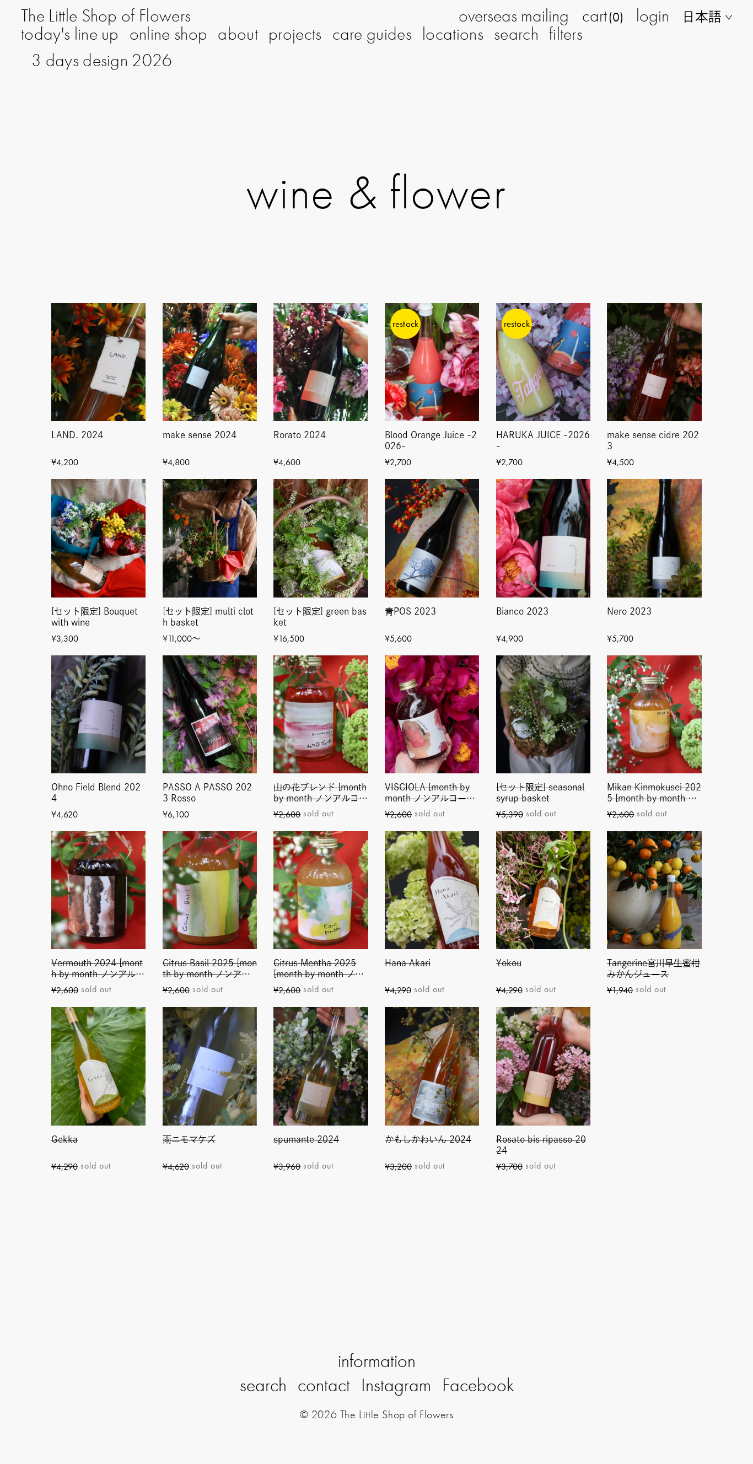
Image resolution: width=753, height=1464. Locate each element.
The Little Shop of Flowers (106, 15)
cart (602, 15)
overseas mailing (514, 15)
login (652, 15)
